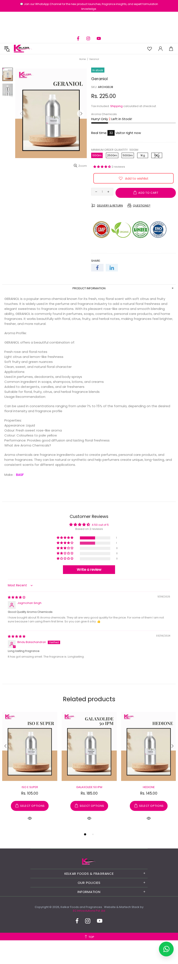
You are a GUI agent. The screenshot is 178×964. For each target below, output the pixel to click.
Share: (96, 261)
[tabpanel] (29, 771)
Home (82, 59)
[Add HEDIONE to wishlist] (126, 716)
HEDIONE (149, 787)
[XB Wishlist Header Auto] (149, 49)
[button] (102, 167)
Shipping (116, 106)
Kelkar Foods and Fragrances (23, 49)
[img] (16, 597)
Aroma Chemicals (104, 114)
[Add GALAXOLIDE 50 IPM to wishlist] (67, 716)
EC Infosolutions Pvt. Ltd (89, 911)
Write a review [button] (89, 569)
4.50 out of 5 (100, 525)
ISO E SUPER (30, 787)
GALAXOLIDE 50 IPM (89, 787)
